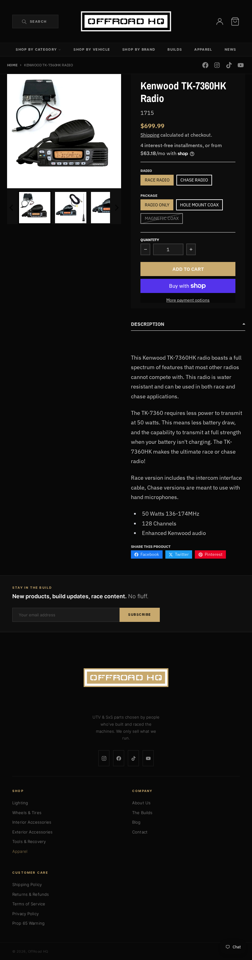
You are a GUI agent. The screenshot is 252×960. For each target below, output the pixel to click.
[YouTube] (148, 758)
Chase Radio (194, 180)
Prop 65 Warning (28, 923)
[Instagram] (103, 758)
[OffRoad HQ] (126, 677)
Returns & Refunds (30, 894)
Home (12, 64)
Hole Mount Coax (199, 205)
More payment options (188, 300)
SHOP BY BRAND (138, 49)
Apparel (19, 851)
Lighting (20, 802)
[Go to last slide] (12, 208)
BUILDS (174, 49)
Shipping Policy (27, 884)
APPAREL (203, 49)
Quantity (149, 239)
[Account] (219, 21)
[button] (34, 207)
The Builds (142, 812)
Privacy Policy (25, 913)
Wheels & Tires (26, 812)
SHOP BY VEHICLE (91, 49)
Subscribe (139, 614)
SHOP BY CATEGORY (36, 49)
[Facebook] (118, 758)
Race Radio (157, 180)
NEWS (230, 49)
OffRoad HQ (38, 951)
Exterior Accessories (32, 831)
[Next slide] (116, 208)
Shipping (149, 135)
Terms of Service (28, 903)
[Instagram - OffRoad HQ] (217, 65)
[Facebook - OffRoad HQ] (205, 65)
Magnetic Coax (162, 218)
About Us (141, 802)
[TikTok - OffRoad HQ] (228, 65)
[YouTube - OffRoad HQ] (240, 65)
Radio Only (157, 205)
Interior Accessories (32, 822)
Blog (136, 822)
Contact (140, 831)
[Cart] (235, 21)
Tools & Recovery (29, 841)
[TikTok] (133, 758)
